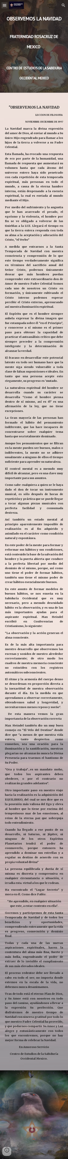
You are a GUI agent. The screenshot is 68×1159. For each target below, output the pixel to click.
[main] (34, 46)
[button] (4, 5)
